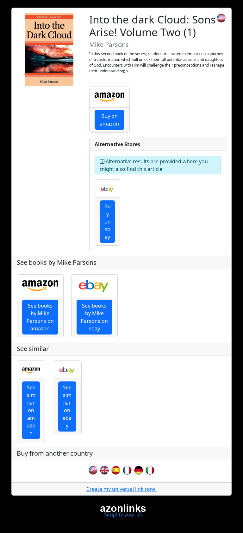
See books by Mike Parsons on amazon (40, 317)
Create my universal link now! (121, 488)
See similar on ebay (67, 406)
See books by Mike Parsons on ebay (94, 317)
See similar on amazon (31, 410)
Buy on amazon (109, 120)
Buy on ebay (107, 221)
